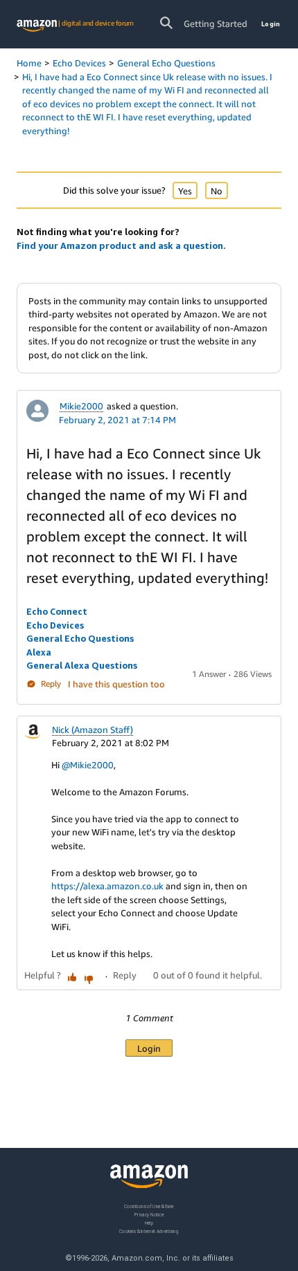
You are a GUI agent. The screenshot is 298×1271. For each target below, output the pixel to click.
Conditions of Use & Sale (148, 1206)
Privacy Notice (149, 1214)
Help (149, 1223)
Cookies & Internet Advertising (149, 1231)
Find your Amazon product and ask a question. (121, 245)
